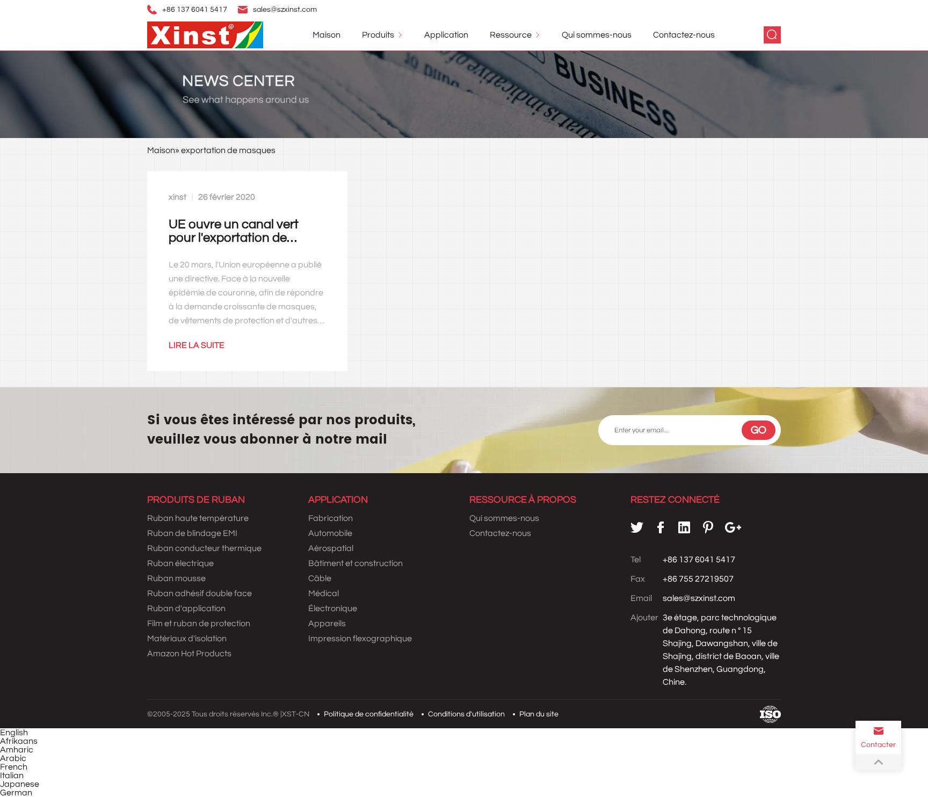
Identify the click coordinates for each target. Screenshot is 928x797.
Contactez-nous (684, 35)
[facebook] (660, 527)
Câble (319, 578)
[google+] (733, 527)
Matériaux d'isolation (187, 638)
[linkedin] (684, 527)
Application (446, 35)
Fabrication (330, 518)
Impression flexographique (360, 638)
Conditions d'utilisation (466, 714)
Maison (326, 35)
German (16, 792)
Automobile (330, 533)
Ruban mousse (176, 578)
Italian (12, 775)
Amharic (16, 749)
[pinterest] (708, 527)
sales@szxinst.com (285, 9)
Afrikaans (19, 741)
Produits (378, 35)
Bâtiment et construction (355, 563)
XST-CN (295, 714)
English (14, 732)
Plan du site (539, 714)
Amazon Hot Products (189, 653)
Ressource (511, 35)
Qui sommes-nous (597, 35)
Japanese (19, 784)
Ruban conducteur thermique (204, 548)
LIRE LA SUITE (196, 345)
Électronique (332, 608)
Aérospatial (330, 548)
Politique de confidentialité (369, 714)
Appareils (327, 623)
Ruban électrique (180, 563)
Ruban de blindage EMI (192, 533)
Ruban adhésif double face (199, 593)
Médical (323, 593)
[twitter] (637, 527)
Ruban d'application (186, 608)
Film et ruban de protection (198, 623)
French (13, 767)
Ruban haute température (198, 518)
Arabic (13, 758)
